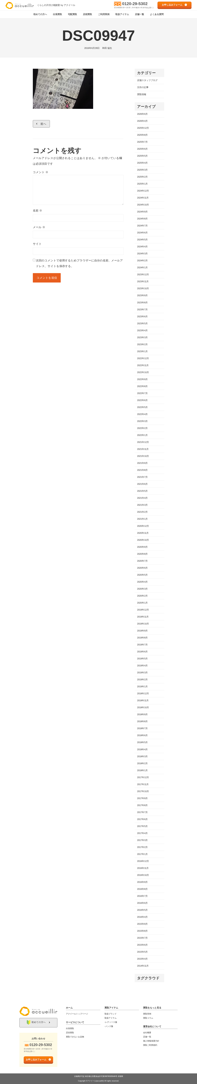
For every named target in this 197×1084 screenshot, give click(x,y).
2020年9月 (142, 547)
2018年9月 (142, 714)
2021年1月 (142, 519)
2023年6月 (142, 316)
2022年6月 (142, 400)
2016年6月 (142, 903)
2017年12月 (143, 777)
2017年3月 (142, 840)
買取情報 (141, 94)
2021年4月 (142, 498)
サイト (37, 243)
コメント (40, 172)
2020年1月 (142, 603)
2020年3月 (142, 589)
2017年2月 (142, 847)
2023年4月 (142, 330)
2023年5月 (142, 323)
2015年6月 (142, 945)
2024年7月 (142, 225)
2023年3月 (142, 337)
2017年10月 (143, 791)
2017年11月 (143, 784)
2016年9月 (142, 882)
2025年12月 (143, 128)
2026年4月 (142, 121)
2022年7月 (142, 393)
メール (39, 227)
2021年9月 (142, 463)
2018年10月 (143, 707)
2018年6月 (142, 735)
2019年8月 (142, 637)
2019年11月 (143, 616)
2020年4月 (142, 582)
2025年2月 (142, 177)
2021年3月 (142, 505)
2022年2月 (142, 428)
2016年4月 (142, 917)
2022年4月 (142, 414)
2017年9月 (142, 798)
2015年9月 (142, 924)
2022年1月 (142, 435)
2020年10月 (143, 540)
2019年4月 (142, 665)
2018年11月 (143, 700)
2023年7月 (142, 309)
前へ (43, 123)
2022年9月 (142, 379)
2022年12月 (143, 358)
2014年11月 (143, 966)
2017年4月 (142, 833)
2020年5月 (142, 575)
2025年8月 (142, 135)
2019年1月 (142, 686)
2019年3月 (142, 672)
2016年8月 (142, 889)
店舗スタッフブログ (147, 80)
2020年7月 (142, 561)
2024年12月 (143, 191)
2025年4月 (142, 163)
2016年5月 (142, 910)
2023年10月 (143, 288)
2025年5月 (142, 156)
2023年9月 (142, 295)
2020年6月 (142, 568)
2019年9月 (142, 630)
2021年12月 (143, 442)
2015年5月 (142, 952)
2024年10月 (143, 204)
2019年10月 (143, 623)
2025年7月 (142, 142)
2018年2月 (142, 763)
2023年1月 (142, 351)
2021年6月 (142, 484)
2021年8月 (142, 470)
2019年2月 (142, 679)
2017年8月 (142, 805)
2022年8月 (142, 386)
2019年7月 (142, 644)
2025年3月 (142, 170)
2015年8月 (142, 931)
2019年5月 (142, 658)
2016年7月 (142, 896)
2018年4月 (142, 749)
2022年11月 (143, 365)
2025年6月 (142, 149)
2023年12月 (143, 274)
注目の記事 (142, 87)
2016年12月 (143, 861)
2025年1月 (142, 184)
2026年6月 (142, 114)
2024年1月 (142, 267)
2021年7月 (142, 477)
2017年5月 (142, 826)
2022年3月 (142, 421)
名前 (37, 210)
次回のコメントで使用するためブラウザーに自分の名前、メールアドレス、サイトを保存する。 (79, 263)
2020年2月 (142, 596)
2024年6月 (142, 232)
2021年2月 (142, 512)
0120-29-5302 (135, 3)
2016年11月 (143, 868)
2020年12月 (143, 526)
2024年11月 (143, 197)
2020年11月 (143, 533)
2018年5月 (142, 742)
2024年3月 (142, 253)
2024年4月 (142, 246)
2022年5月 (142, 407)
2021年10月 (143, 456)
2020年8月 (142, 554)
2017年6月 (142, 819)
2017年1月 (142, 854)
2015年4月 (142, 959)
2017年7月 (142, 812)
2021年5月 (142, 491)
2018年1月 (142, 770)
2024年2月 (142, 260)
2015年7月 (142, 938)
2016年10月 (143, 875)
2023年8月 (142, 302)
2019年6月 (142, 651)
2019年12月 (143, 610)
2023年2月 (142, 344)
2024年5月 (142, 239)
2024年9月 (142, 211)
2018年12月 (143, 693)
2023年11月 (143, 281)
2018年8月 (142, 721)
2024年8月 (142, 218)
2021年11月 (143, 449)
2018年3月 (142, 756)
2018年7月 (142, 728)
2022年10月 (143, 372)
